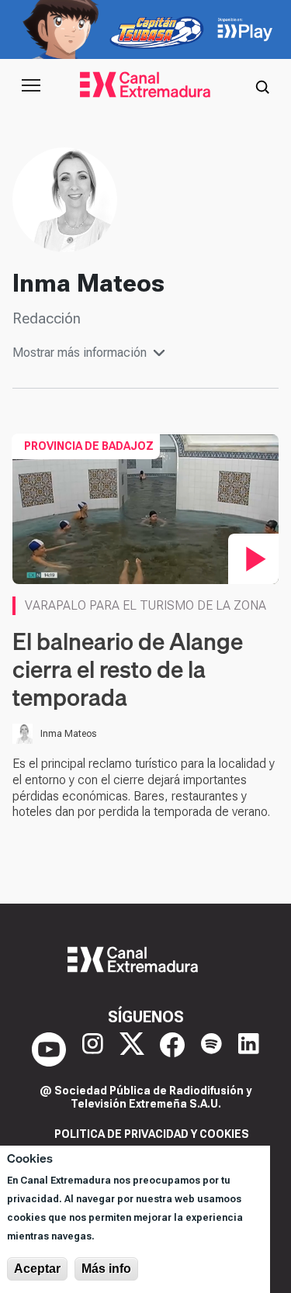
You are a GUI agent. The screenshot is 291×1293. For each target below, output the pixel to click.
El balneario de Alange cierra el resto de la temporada (127, 669)
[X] (132, 1049)
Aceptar (37, 1268)
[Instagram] (92, 1049)
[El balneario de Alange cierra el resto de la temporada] (145, 508)
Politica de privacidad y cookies (151, 1134)
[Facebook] (172, 1049)
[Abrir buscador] (262, 85)
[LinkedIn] (248, 1049)
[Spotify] (211, 1049)
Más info (106, 1268)
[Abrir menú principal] (31, 85)
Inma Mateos (68, 733)
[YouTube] (49, 1049)
